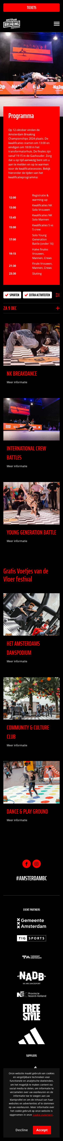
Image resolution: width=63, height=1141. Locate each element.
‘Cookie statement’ (43, 1114)
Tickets (31, 7)
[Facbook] (26, 864)
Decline (21, 1130)
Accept (42, 1130)
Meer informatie (17, 382)
